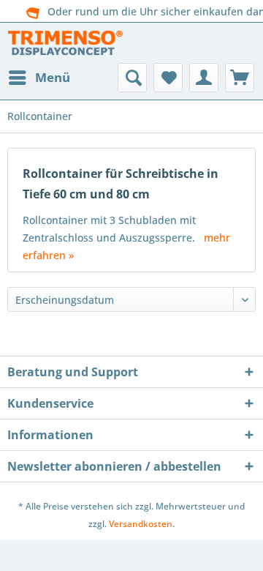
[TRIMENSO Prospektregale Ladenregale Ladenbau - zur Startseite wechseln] (65, 43)
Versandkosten (140, 524)
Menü (52, 77)
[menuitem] (38, 77)
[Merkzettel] (168, 77)
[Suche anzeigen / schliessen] (132, 77)
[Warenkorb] (239, 77)
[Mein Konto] (203, 77)
